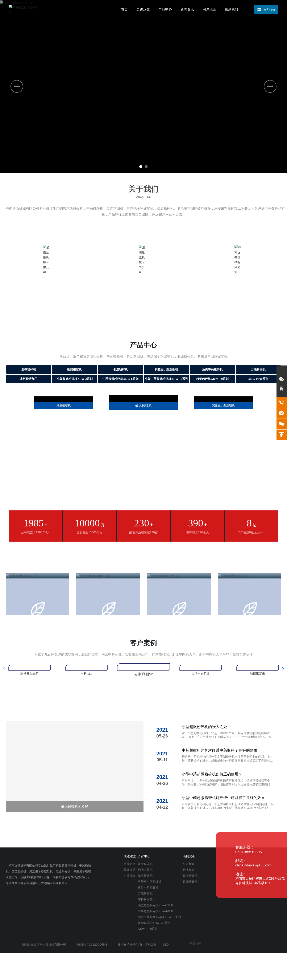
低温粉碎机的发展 (74, 831)
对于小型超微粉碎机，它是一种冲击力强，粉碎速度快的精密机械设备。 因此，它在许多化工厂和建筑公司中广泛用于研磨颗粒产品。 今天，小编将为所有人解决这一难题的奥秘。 (227, 761)
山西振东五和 (257, 696)
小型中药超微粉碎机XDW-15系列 (166, 378)
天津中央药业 (143, 699)
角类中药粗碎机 (212, 369)
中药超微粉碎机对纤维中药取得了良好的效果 (219, 775)
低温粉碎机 (120, 369)
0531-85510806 (248, 877)
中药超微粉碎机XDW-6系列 (120, 378)
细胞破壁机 (74, 369)
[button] (140, 166)
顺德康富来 (200, 696)
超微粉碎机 (28, 369)
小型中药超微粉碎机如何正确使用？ (212, 799)
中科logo (29, 696)
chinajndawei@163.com (253, 890)
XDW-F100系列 (258, 378)
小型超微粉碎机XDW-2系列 (75, 378)
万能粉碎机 (258, 369)
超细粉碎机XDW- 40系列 (212, 378)
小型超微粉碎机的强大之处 (204, 752)
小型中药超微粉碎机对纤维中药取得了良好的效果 (223, 823)
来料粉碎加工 (29, 378)
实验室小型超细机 (166, 369)
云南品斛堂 (86, 696)
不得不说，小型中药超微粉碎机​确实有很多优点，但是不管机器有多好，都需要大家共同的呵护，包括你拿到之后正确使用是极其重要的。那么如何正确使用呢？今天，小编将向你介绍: (227, 809)
